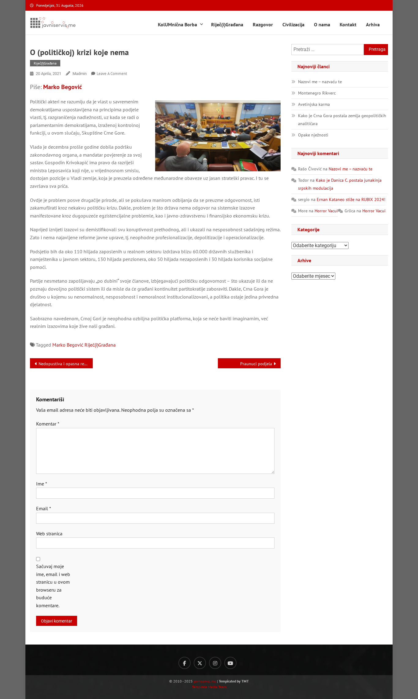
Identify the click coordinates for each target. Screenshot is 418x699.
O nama (322, 24)
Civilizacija (293, 24)
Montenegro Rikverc (317, 93)
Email (43, 508)
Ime (41, 484)
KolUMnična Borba (177, 24)
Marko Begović (62, 87)
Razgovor (263, 24)
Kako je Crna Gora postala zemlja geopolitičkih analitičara (342, 119)
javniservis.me (205, 681)
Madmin (80, 73)
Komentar (47, 424)
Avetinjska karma (314, 104)
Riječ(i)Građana (227, 24)
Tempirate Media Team (209, 687)
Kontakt (348, 24)
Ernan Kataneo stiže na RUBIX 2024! (351, 199)
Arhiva (373, 24)
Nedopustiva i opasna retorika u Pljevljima (66, 363)
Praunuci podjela (256, 363)
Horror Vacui (326, 211)
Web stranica (49, 533)
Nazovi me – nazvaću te (320, 81)
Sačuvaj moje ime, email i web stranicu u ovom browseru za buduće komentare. (53, 585)
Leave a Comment (112, 73)
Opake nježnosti (313, 135)
